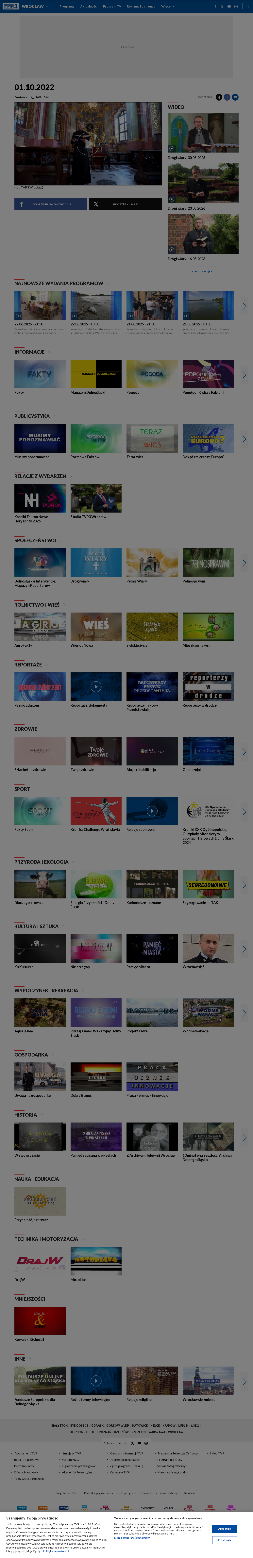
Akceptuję (224, 1528)
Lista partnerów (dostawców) (132, 1537)
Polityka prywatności (56, 1551)
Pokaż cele (224, 1540)
